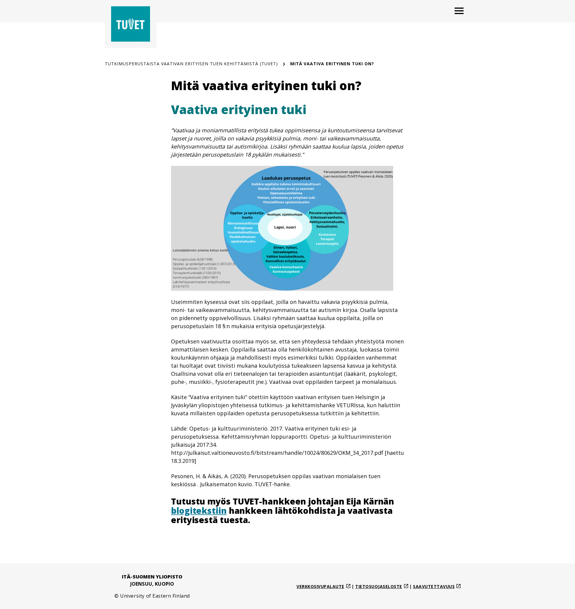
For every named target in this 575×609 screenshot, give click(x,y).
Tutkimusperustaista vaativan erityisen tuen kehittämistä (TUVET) (191, 63)
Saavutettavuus (434, 586)
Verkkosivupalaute (320, 586)
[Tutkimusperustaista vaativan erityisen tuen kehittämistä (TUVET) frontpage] (130, 24)
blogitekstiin (199, 510)
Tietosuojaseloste (378, 586)
